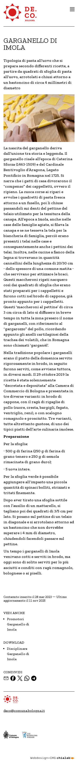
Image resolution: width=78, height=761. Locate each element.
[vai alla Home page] (20, 14)
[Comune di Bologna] (11, 734)
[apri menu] (72, 9)
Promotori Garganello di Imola (18, 624)
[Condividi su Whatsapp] (26, 678)
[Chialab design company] (52, 755)
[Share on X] (20, 678)
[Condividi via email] (6, 678)
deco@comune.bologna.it (24, 711)
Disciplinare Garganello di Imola (18, 654)
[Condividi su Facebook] (13, 678)
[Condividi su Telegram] (33, 678)
